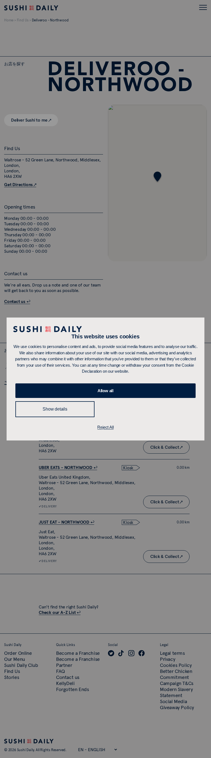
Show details (55, 409)
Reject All (105, 427)
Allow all (105, 390)
